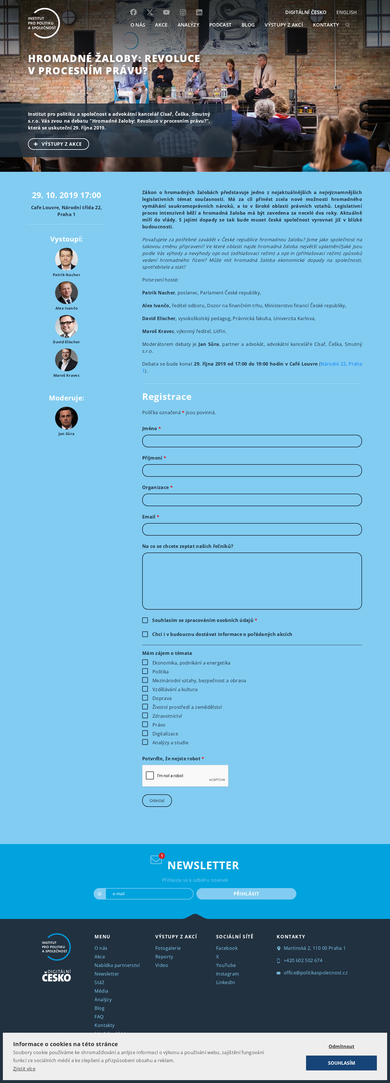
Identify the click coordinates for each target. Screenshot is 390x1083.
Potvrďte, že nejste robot (173, 758)
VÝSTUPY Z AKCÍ (176, 937)
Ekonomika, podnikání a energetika (191, 663)
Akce (100, 957)
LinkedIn (225, 982)
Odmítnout (341, 1046)
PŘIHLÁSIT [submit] (246, 894)
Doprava (162, 698)
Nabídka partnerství (117, 965)
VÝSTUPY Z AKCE (62, 144)
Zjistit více (24, 1069)
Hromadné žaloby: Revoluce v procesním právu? (114, 64)
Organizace (157, 487)
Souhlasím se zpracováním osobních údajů (204, 620)
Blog (99, 1008)
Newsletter (107, 974)
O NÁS (137, 24)
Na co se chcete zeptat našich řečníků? (187, 546)
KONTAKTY (326, 24)
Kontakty (104, 1025)
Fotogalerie (168, 948)
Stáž (99, 982)
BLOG (248, 24)
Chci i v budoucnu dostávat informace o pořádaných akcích (222, 634)
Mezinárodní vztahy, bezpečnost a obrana (199, 680)
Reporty (164, 957)
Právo (159, 725)
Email (150, 517)
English (346, 12)
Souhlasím (341, 1063)
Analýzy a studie (170, 742)
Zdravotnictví (167, 716)
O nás (101, 948)
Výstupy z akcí (284, 24)
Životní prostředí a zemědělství (187, 707)
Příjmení (154, 458)
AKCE (161, 24)
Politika (160, 672)
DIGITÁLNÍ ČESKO (305, 12)
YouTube (226, 965)
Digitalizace (165, 734)
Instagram (227, 974)
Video (161, 965)
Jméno (151, 428)
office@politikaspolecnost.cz (315, 973)
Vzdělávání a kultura (175, 689)
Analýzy (188, 24)
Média (101, 991)
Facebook (227, 948)
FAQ (99, 1017)
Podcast (220, 24)
